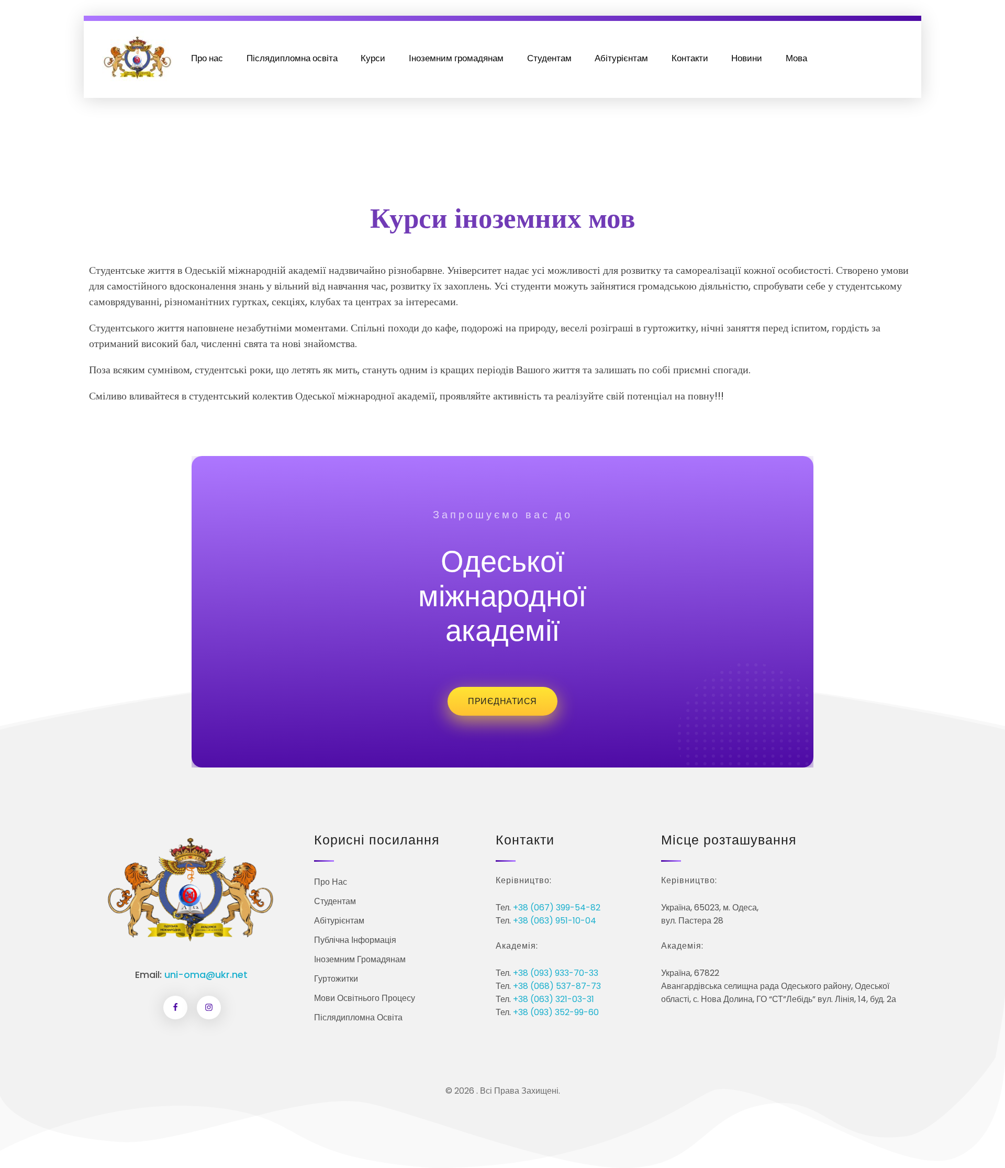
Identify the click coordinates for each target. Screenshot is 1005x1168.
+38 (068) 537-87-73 (557, 986)
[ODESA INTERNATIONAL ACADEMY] (137, 56)
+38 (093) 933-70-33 (555, 973)
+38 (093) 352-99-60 (556, 1012)
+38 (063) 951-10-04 (554, 921)
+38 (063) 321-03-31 (553, 999)
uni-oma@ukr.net (206, 974)
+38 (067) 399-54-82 (556, 908)
